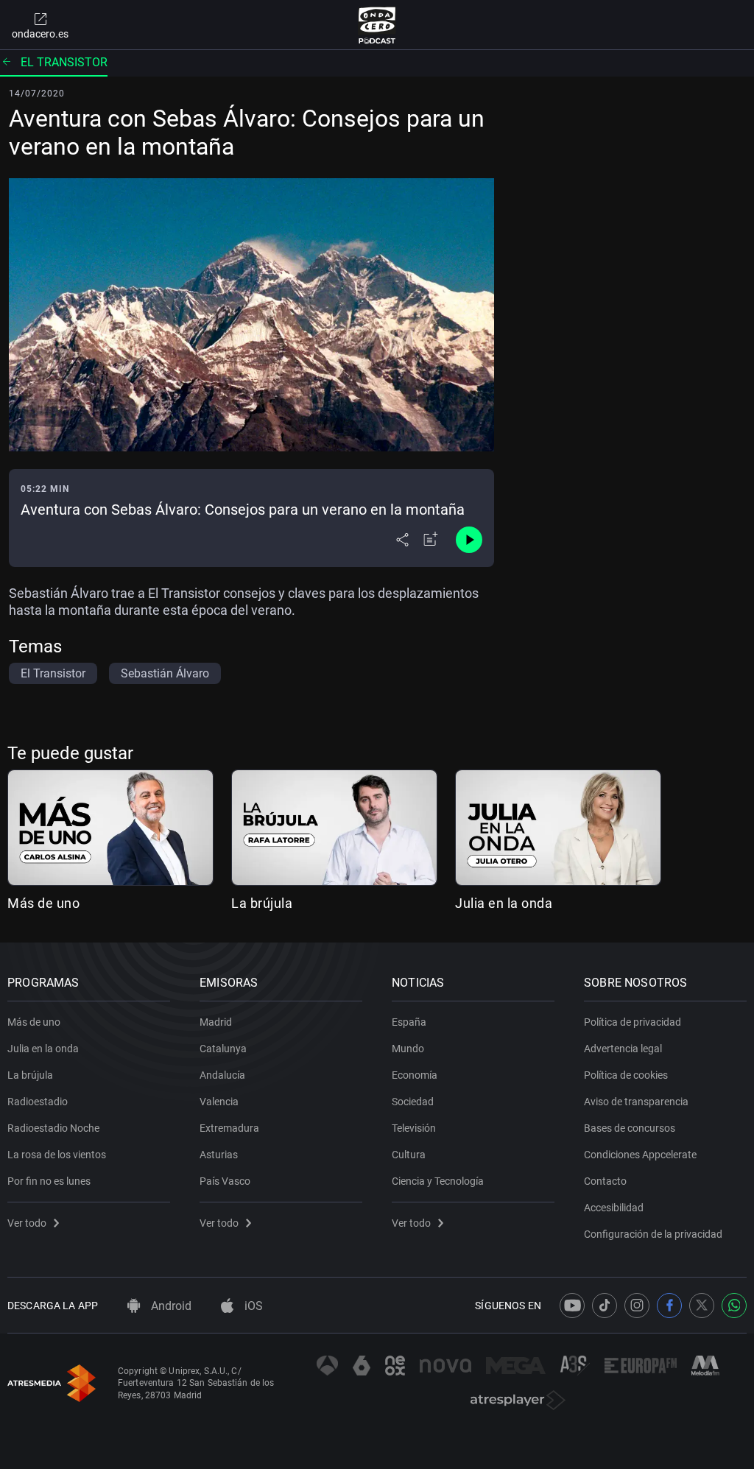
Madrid (216, 1022)
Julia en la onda (503, 903)
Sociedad (413, 1101)
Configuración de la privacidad (653, 1234)
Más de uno (43, 903)
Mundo (408, 1048)
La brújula (261, 903)
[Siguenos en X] (701, 1305)
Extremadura (229, 1128)
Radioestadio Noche (53, 1128)
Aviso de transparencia (636, 1101)
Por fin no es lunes (49, 1181)
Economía (414, 1075)
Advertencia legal (623, 1048)
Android (169, 1306)
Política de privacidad (632, 1022)
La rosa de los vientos (56, 1154)
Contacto (605, 1181)
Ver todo (26, 1223)
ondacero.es (40, 34)
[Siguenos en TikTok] (604, 1305)
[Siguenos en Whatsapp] (734, 1305)
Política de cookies (626, 1075)
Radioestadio (37, 1101)
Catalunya (223, 1048)
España (409, 1022)
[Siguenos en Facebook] (669, 1305)
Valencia (219, 1101)
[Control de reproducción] (469, 539)
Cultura (409, 1154)
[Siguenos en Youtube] (572, 1305)
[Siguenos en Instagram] (636, 1305)
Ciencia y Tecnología (438, 1181)
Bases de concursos (629, 1128)
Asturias (219, 1154)
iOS (252, 1306)
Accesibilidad (614, 1207)
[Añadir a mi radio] (430, 539)
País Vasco (225, 1181)
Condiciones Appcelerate (640, 1154)
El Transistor (64, 62)
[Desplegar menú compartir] (402, 539)
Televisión (414, 1128)
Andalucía (222, 1075)
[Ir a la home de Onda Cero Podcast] (377, 25)
